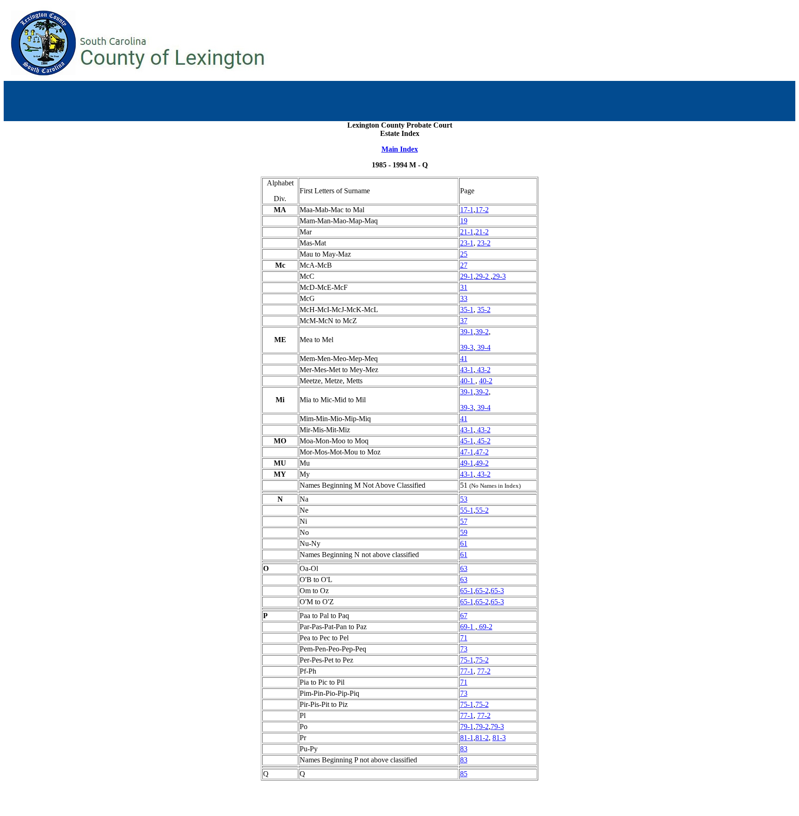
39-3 (466, 347)
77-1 (466, 671)
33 (463, 298)
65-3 (497, 591)
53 (463, 499)
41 (463, 358)
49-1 (466, 463)
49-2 (482, 463)
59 (463, 532)
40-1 (467, 381)
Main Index (399, 149)
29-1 (466, 276)
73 (463, 649)
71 (463, 638)
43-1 (466, 370)
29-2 (483, 276)
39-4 (483, 347)
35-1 (466, 309)
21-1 (466, 232)
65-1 (466, 591)
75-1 (466, 660)
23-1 (466, 243)
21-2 (482, 232)
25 (463, 254)
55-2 (482, 510)
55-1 (466, 510)
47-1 (466, 452)
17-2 (482, 210)
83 (463, 749)
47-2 (482, 452)
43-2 (483, 370)
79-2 (482, 726)
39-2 (482, 332)
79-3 (497, 726)
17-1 (466, 210)
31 (463, 287)
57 (463, 521)
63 (463, 568)
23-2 (484, 243)
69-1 (467, 627)
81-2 (482, 738)
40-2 (485, 381)
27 (463, 265)
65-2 (482, 591)
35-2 (484, 309)
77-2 (484, 671)
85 (463, 774)
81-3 (499, 738)
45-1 (466, 441)
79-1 (466, 726)
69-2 (484, 627)
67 (463, 616)
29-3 (499, 276)
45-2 (483, 441)
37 (463, 321)
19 (463, 221)
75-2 (482, 660)
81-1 (466, 738)
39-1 (466, 332)
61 (463, 543)
